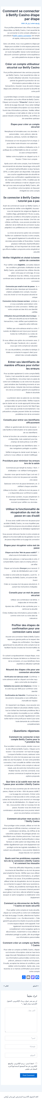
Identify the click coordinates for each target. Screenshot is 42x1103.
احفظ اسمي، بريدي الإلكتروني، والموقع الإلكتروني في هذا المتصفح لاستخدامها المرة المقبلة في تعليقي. (22, 1066)
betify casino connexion (22, 36)
